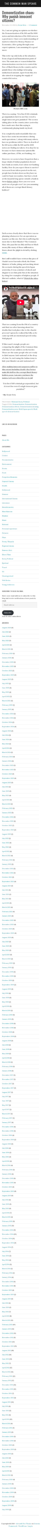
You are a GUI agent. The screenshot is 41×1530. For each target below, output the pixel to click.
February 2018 (7, 1066)
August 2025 (6, 679)
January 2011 (6, 1432)
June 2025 (5, 688)
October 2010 (7, 1445)
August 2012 (6, 1350)
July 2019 (5, 993)
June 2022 (5, 843)
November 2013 (7, 1286)
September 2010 (8, 1449)
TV (3, 572)
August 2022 (6, 834)
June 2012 (5, 1359)
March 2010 (6, 1475)
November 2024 (8, 718)
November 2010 (8, 1441)
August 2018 (6, 1041)
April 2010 (6, 1471)
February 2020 (7, 963)
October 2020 (7, 929)
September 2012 (8, 1346)
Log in (30, 1526)
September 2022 (8, 830)
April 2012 (5, 1368)
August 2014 (6, 1247)
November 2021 (7, 873)
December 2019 (7, 972)
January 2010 (6, 1484)
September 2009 (8, 1501)
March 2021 (6, 907)
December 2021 (7, 869)
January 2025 (6, 709)
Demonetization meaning (29, 407)
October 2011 (7, 1393)
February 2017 (7, 1118)
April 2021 (5, 903)
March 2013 (6, 1320)
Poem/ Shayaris (8, 542)
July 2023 (5, 787)
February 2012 (7, 1376)
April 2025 (6, 696)
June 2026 (5, 636)
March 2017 (6, 1114)
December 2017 (7, 1075)
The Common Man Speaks (21, 3)
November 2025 (8, 666)
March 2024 (6, 752)
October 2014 (7, 1238)
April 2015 (5, 1213)
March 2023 (6, 804)
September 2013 (8, 1294)
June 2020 (5, 946)
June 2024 (5, 739)
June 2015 (5, 1204)
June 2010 (5, 1462)
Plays (4, 537)
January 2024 (6, 761)
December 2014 (7, 1230)
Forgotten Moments (9, 477)
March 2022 (6, 856)
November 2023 (7, 770)
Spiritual (5, 563)
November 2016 (7, 1131)
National (15, 402)
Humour (5, 494)
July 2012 (5, 1355)
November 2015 (7, 1183)
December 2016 (7, 1127)
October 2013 (7, 1290)
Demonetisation (18, 404)
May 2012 (5, 1363)
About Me (5, 440)
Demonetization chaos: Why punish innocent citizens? (18, 16)
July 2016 (5, 1148)
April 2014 (5, 1264)
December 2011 (7, 1385)
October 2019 (7, 980)
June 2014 (5, 1256)
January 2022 (6, 864)
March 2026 (6, 649)
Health (4, 486)
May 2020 (5, 950)
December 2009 (8, 1488)
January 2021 (6, 916)
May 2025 (5, 692)
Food (4, 473)
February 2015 (7, 1221)
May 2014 (5, 1260)
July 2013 (5, 1303)
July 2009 (5, 1510)
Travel (4, 567)
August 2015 (6, 1196)
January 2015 (6, 1226)
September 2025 (8, 675)
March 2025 (6, 701)
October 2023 (7, 774)
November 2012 (7, 1337)
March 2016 (6, 1165)
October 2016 (7, 1135)
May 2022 (5, 847)
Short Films (6, 555)
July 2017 (5, 1096)
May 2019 (5, 1002)
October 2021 (7, 877)
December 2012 (7, 1333)
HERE (4, 253)
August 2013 (6, 1299)
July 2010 (5, 1458)
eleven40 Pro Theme (23, 1524)
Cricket (5, 456)
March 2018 (6, 1062)
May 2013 (5, 1312)
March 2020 (6, 959)
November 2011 (7, 1389)
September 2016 (8, 1140)
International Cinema (9, 499)
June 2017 (5, 1101)
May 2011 (5, 1415)
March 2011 (6, 1423)
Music (4, 520)
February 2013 (7, 1325)
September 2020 (8, 933)
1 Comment (33, 25)
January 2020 (6, 967)
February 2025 (7, 705)
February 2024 (7, 757)
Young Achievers (8, 585)
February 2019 (7, 1015)
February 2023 (7, 808)
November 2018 (7, 1028)
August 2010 (6, 1454)
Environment (6, 464)
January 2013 (6, 1329)
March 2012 (6, 1372)
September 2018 (8, 1036)
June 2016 (5, 1152)
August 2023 (6, 783)
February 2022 (7, 860)
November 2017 (7, 1079)
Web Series (6, 580)
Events (4, 469)
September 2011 (8, 1398)
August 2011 (6, 1402)
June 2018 (5, 1049)
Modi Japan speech (26, 409)
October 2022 (7, 825)
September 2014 (8, 1243)
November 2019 (7, 976)
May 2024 (5, 744)
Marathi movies (7, 507)
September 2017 (8, 1088)
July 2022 (5, 838)
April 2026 (6, 645)
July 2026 (5, 632)
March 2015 (6, 1217)
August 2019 (6, 989)
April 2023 (5, 800)
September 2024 (8, 727)
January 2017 (6, 1122)
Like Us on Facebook (9, 424)
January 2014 (6, 1277)
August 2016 (6, 1144)
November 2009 (8, 1492)
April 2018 (5, 1058)
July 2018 (5, 1045)
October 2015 (7, 1187)
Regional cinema (8, 546)
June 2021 (5, 894)
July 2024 (5, 735)
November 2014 (7, 1234)
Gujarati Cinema (8, 481)
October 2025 (7, 671)
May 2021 (5, 899)
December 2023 (7, 765)
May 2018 (5, 1054)
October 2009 (7, 1497)
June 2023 (5, 791)
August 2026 (6, 628)
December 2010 (7, 1436)
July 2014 (5, 1251)
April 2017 (5, 1109)
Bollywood (6, 451)
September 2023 (8, 778)
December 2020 (8, 920)
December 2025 (7, 662)
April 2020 (6, 955)
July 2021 (5, 890)
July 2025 (5, 683)
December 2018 (7, 1023)
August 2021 (6, 886)
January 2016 (6, 1174)
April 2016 (5, 1161)
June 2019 (5, 998)
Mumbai (5, 516)
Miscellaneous (7, 511)
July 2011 (5, 1406)
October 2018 (7, 1032)
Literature (6, 503)
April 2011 (5, 1419)
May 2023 (5, 795)
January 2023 (6, 813)
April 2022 (5, 851)
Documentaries (7, 460)
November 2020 (8, 924)
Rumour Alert (7, 550)
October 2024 (7, 722)
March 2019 (6, 1010)
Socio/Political (23, 402)
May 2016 (5, 1157)
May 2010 (5, 1467)
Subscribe (7, 613)
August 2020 (6, 937)
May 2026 (5, 641)
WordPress (22, 1526)
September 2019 (8, 985)
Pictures (5, 533)
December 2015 (7, 1178)
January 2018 (6, 1071)
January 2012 (6, 1381)
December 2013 (7, 1282)
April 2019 (5, 1006)
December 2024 (7, 714)
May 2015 (5, 1208)
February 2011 (7, 1428)
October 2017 (7, 1084)
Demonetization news (10, 409)
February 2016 (7, 1170)
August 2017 (6, 1092)
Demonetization (31, 404)
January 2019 (6, 1019)
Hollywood (6, 490)
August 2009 (6, 1505)
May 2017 (5, 1105)
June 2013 (5, 1307)
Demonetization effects (10, 407)
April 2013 (5, 1316)
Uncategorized (7, 576)
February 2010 (7, 1479)
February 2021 (7, 912)
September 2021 (8, 881)
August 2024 (6, 731)
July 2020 (5, 942)
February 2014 (7, 1273)
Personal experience (9, 529)
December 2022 (7, 817)
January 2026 (6, 658)
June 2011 (5, 1411)
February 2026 (7, 653)
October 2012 (7, 1342)
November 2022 (7, 821)
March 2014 (6, 1269)
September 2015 (8, 1191)
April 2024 (6, 748)
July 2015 (5, 1200)
